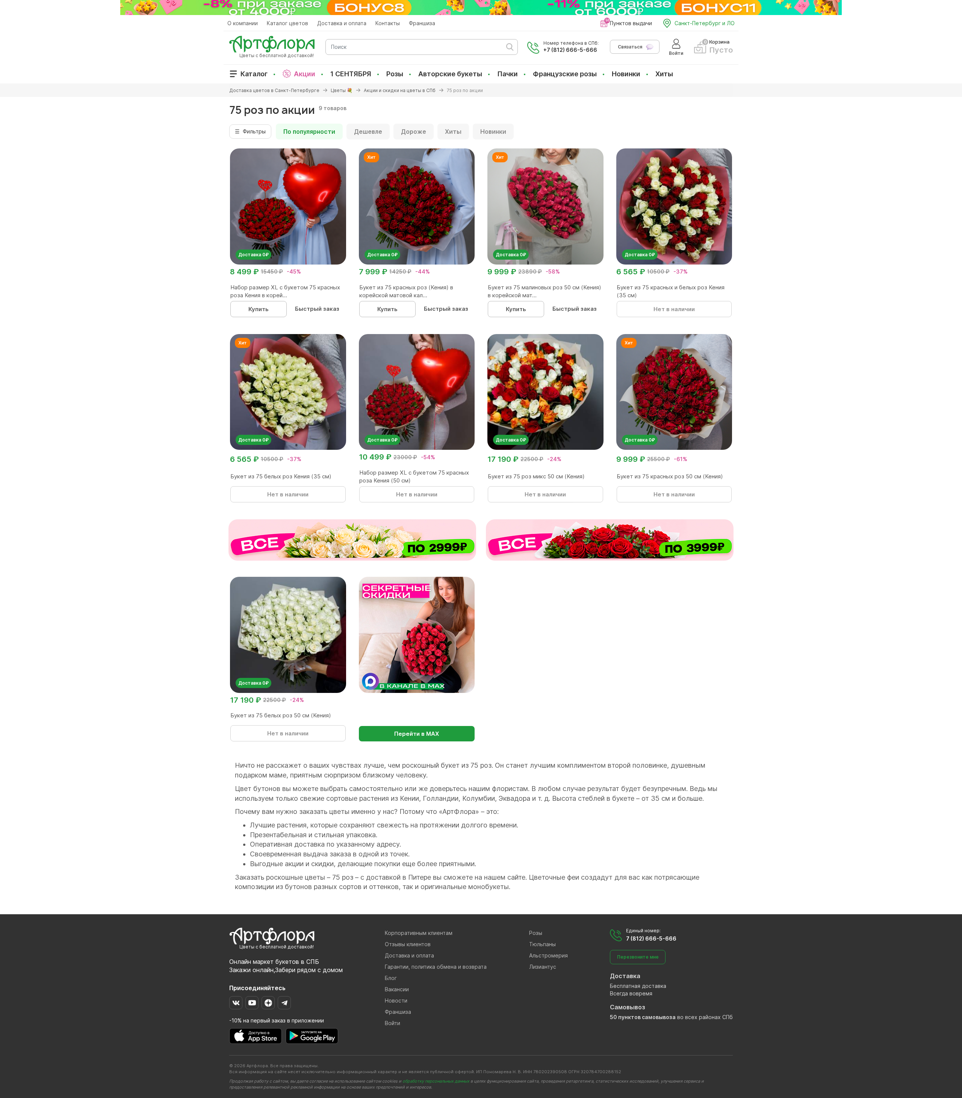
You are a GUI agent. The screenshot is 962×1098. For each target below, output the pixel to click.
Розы (394, 74)
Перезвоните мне (638, 957)
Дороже (413, 131)
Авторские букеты (450, 74)
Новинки (626, 74)
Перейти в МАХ (416, 733)
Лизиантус (542, 966)
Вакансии (397, 989)
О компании (242, 23)
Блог (391, 978)
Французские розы (565, 74)
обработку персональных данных (435, 1081)
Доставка (625, 976)
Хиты (664, 74)
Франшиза (422, 23)
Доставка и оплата (341, 23)
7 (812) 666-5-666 (651, 938)
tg (284, 1002)
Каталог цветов (287, 23)
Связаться (630, 47)
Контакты (387, 23)
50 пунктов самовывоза (643, 1017)
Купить (258, 309)
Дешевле (368, 131)
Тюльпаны (542, 944)
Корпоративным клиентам (418, 933)
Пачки (507, 74)
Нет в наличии (674, 309)
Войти (392, 1023)
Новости (396, 1000)
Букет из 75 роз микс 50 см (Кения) (536, 476)
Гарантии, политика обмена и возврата (436, 966)
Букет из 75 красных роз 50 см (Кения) (670, 476)
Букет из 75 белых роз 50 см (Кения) (280, 715)
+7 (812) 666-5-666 (570, 50)
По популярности (309, 131)
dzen (268, 1002)
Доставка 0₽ (253, 254)
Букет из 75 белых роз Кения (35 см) (280, 476)
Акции (304, 74)
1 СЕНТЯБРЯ (350, 74)
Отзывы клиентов (408, 944)
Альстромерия (548, 955)
